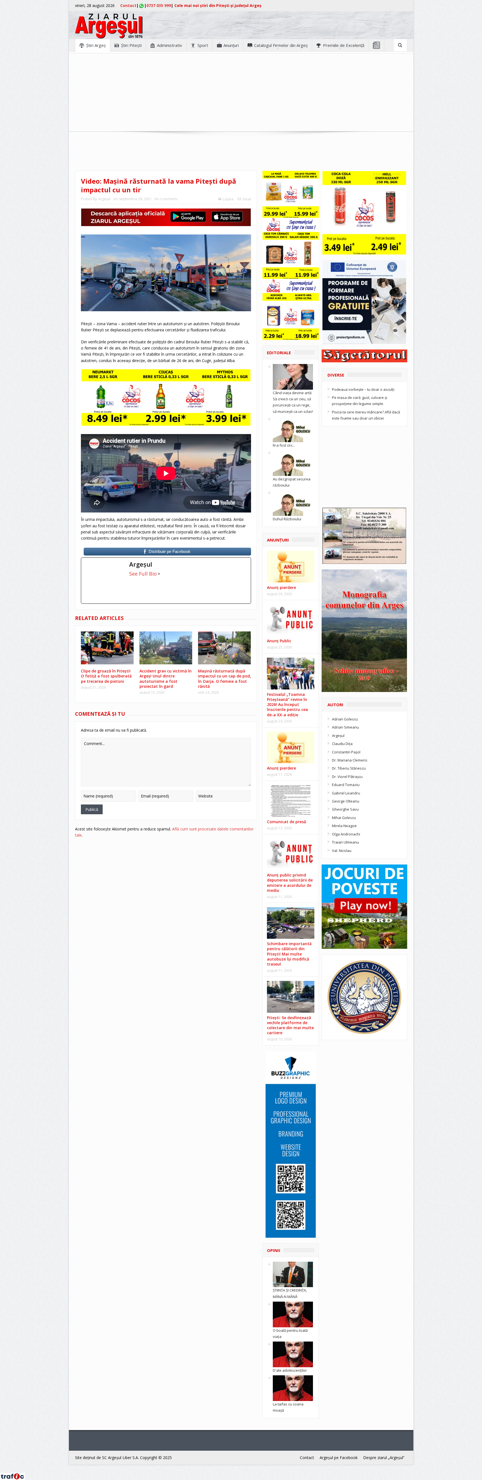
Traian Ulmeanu (345, 842)
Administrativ (169, 45)
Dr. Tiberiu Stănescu (349, 768)
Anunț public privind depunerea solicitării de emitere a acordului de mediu (290, 882)
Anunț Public (279, 640)
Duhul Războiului (287, 518)
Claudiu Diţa (342, 743)
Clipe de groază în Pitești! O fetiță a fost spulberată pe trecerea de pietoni (106, 676)
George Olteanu (345, 801)
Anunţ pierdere (281, 587)
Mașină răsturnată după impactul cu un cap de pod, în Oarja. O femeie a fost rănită (224, 678)
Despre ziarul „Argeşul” (383, 1457)
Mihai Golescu (344, 817)
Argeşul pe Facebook (339, 1457)
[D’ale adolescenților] (293, 1354)
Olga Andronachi (346, 834)
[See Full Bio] (159, 574)
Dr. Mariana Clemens (349, 760)
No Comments (166, 199)
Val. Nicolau (341, 850)
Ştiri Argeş (96, 45)
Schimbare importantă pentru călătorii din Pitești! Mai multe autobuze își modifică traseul (289, 954)
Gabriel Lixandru (346, 793)
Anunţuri (231, 45)
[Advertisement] (241, 92)
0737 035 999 (158, 5)
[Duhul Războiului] (293, 502)
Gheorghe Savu (345, 809)
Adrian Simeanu (345, 727)
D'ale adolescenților (290, 1370)
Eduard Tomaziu (346, 784)
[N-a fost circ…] (293, 428)
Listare (228, 199)
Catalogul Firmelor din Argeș (281, 45)
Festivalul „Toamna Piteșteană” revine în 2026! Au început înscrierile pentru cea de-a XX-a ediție (287, 704)
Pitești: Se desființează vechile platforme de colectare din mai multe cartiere (290, 1025)
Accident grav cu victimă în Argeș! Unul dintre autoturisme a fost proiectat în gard (165, 678)
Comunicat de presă (286, 821)
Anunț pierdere (281, 768)
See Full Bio (143, 574)
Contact (128, 5)
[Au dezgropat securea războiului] (293, 462)
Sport (202, 45)
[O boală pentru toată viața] (293, 1313)
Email (247, 199)
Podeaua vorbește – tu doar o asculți (363, 389)
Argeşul (104, 199)
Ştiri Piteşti (131, 45)
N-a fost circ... (284, 445)
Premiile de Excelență (343, 45)
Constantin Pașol (346, 752)
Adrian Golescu (345, 719)
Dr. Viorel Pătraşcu (347, 776)
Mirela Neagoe (344, 825)
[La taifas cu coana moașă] (293, 1387)
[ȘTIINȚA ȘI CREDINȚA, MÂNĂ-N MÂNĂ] (293, 1274)
